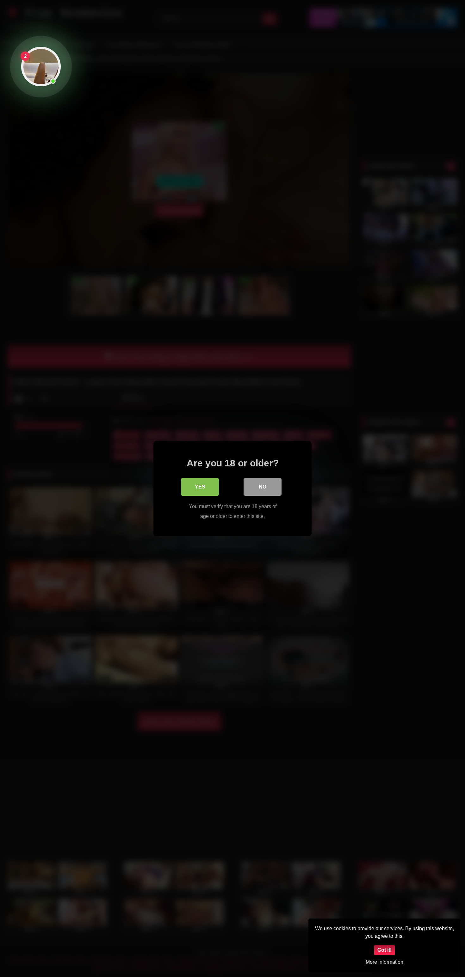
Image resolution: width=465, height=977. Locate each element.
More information (384, 962)
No (262, 486)
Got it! (384, 950)
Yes (200, 486)
